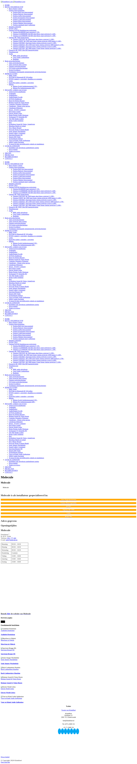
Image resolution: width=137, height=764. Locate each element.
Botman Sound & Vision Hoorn (11, 679)
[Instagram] (65, 731)
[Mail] (77, 731)
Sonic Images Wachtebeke (9, 659)
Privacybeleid (5, 757)
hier (16, 614)
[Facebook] (62, 731)
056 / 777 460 (11, 538)
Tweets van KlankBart (68, 710)
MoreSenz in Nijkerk (7, 640)
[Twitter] (68, 731)
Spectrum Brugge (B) (7, 650)
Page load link (5, 762)
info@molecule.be (11, 540)
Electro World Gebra (7, 689)
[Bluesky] (59, 731)
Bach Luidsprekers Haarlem (10, 669)
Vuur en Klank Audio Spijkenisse (11, 698)
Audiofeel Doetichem (7, 630)
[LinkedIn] (71, 731)
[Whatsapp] (74, 731)
